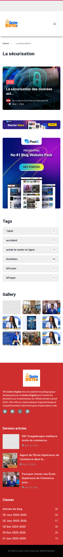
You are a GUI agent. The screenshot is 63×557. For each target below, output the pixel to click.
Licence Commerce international (32, 100)
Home (6, 43)
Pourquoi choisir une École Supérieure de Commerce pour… (38, 478)
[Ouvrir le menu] (54, 24)
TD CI (10, 82)
